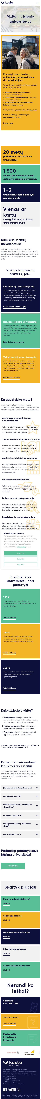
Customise (20, 559)
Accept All (20, 553)
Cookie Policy (21, 547)
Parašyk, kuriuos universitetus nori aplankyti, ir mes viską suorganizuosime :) (20, 746)
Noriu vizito (8, 123)
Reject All (20, 565)
